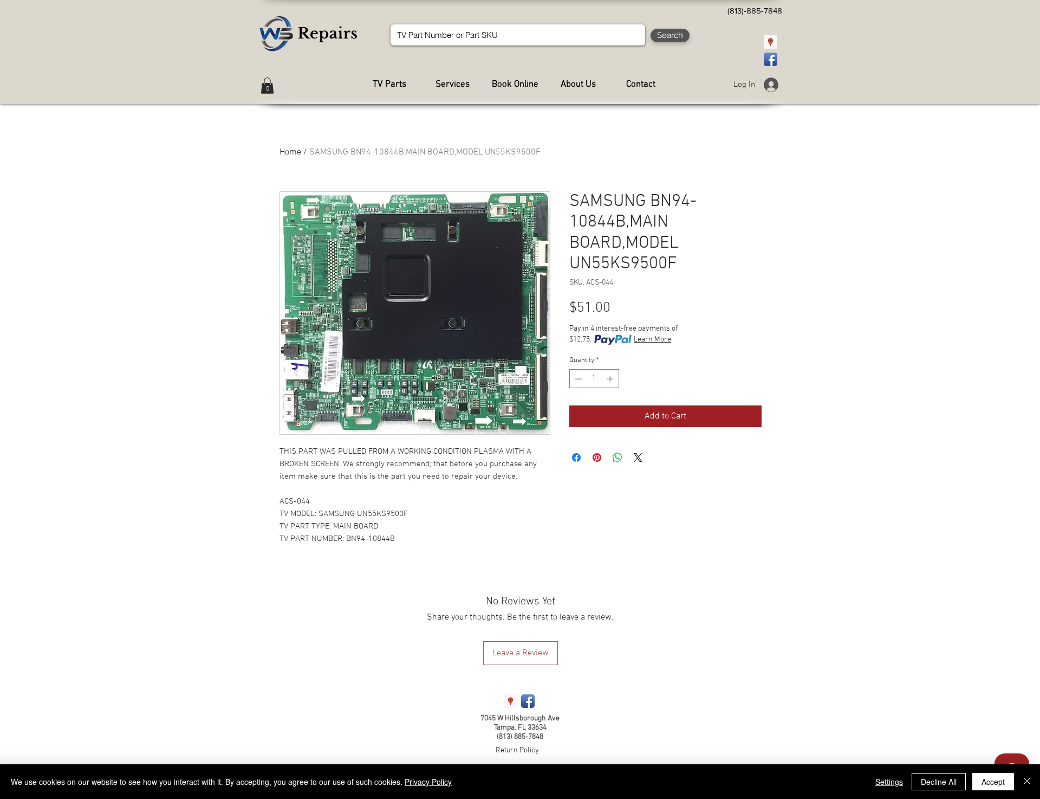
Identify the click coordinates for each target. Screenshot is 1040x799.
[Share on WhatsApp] (617, 457)
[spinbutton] (593, 379)
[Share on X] (638, 457)
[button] (267, 86)
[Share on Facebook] (576, 457)
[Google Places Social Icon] (770, 42)
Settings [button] (889, 781)
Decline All (939, 781)
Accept (993, 781)
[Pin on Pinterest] (596, 457)
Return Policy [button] (517, 750)
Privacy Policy (428, 781)
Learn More (652, 339)
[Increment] (611, 379)
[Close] (1027, 781)
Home (290, 152)
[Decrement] (577, 379)
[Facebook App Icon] (770, 59)
